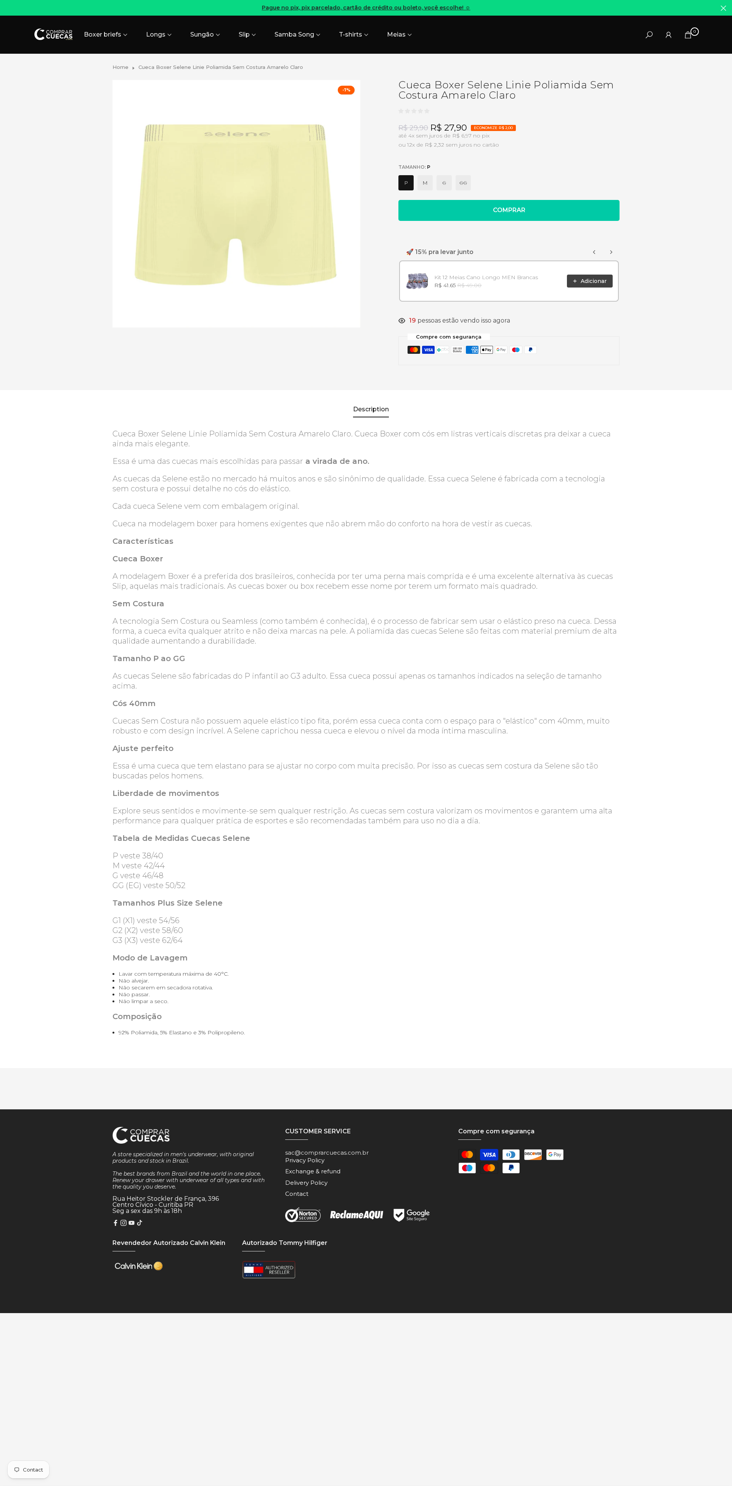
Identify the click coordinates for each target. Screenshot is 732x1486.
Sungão (202, 34)
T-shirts (350, 34)
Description (371, 409)
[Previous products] (594, 252)
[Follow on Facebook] (115, 1223)
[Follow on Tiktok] (139, 1223)
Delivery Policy (306, 1182)
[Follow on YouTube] (131, 1223)
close (8, 8)
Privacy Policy (304, 1160)
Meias (396, 34)
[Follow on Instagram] (123, 1223)
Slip (244, 34)
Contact (296, 1193)
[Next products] (611, 252)
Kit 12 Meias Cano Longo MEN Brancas (486, 277)
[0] (688, 34)
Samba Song (294, 34)
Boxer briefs (102, 34)
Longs (155, 34)
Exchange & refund (312, 1171)
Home (120, 67)
